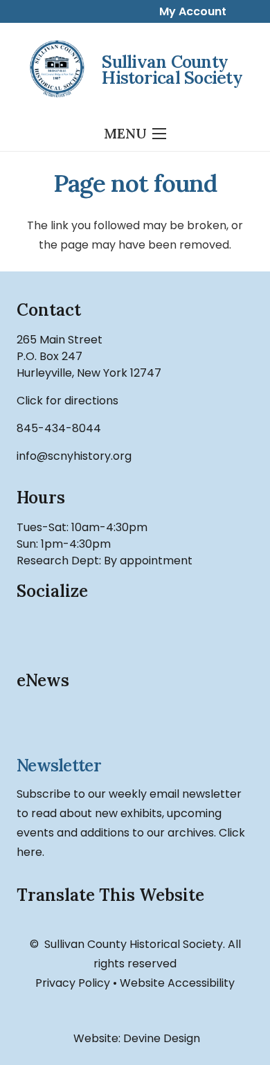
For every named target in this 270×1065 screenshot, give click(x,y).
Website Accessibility (177, 983)
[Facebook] (34, 630)
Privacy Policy (72, 983)
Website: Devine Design (135, 1038)
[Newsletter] (135, 724)
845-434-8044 (59, 428)
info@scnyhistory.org (74, 456)
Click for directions (67, 401)
